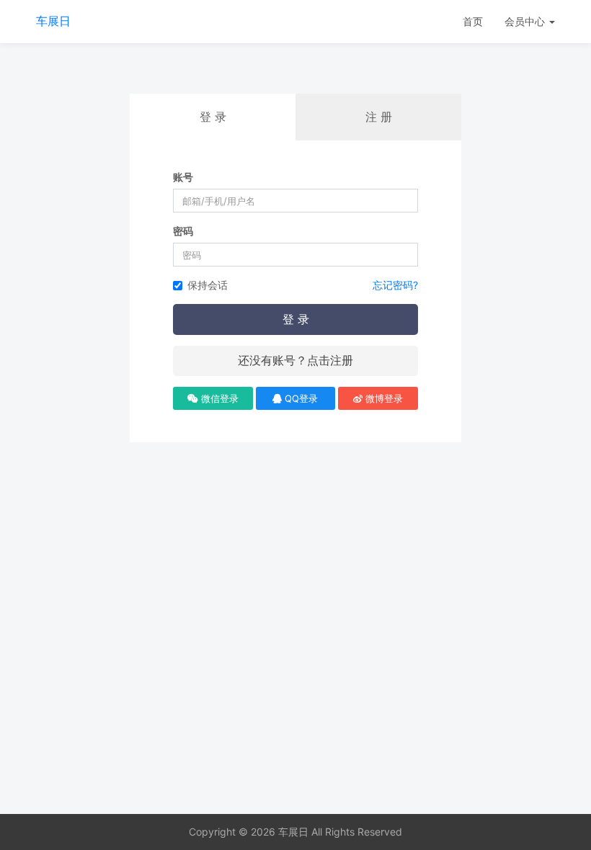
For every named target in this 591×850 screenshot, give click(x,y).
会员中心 (526, 21)
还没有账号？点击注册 (295, 360)
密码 (183, 231)
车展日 (53, 21)
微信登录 (218, 398)
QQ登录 (300, 398)
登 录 (296, 319)
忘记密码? (395, 285)
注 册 (378, 116)
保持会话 (207, 285)
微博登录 (383, 398)
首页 (473, 21)
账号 (183, 177)
